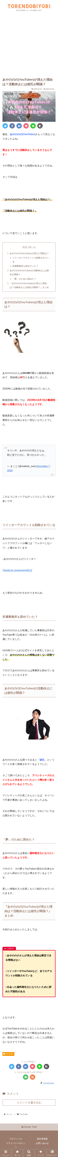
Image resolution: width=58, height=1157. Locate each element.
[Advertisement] (29, 45)
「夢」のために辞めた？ (24, 279)
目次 (24, 247)
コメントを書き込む (29, 1102)
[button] (52, 605)
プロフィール (15, 1139)
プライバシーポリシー (16, 1145)
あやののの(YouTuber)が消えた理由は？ (29, 253)
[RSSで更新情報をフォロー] (32, 1077)
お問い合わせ (42, 1143)
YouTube (9, 1054)
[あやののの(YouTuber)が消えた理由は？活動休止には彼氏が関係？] (19, 126)
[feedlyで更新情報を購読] (25, 1077)
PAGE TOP (30, 1127)
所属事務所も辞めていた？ (25, 266)
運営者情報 (42, 1139)
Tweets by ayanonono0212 (17, 570)
